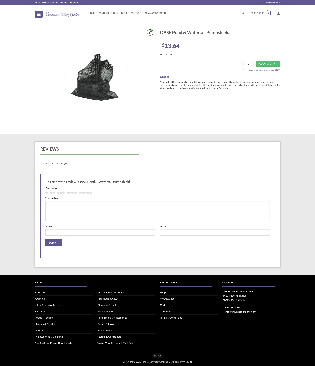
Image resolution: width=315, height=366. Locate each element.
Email (163, 226)
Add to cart (268, 63)
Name (49, 226)
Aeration (40, 298)
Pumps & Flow (105, 323)
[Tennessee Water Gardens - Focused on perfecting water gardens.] (63, 13)
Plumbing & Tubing (108, 304)
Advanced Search (155, 13)
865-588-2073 (273, 2)
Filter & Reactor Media (47, 304)
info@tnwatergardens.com (240, 311)
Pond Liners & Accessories (112, 317)
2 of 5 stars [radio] (52, 193)
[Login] (278, 13)
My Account (167, 298)
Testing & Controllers (109, 336)
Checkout (165, 311)
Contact (135, 13)
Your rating (51, 187)
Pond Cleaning (105, 311)
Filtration (40, 311)
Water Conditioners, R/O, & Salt (115, 343)
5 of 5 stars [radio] (85, 193)
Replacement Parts (108, 330)
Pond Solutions (108, 13)
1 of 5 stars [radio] (46, 193)
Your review (52, 198)
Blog (124, 13)
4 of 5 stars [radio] (71, 193)
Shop (163, 292)
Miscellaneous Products (111, 292)
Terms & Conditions (171, 317)
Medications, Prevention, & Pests (53, 343)
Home (91, 13)
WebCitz (187, 361)
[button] (261, 13)
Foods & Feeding (44, 317)
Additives (40, 292)
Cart (162, 304)
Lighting (39, 330)
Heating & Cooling (45, 323)
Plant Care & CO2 (107, 298)
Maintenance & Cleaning (49, 336)
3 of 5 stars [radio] (60, 193)
